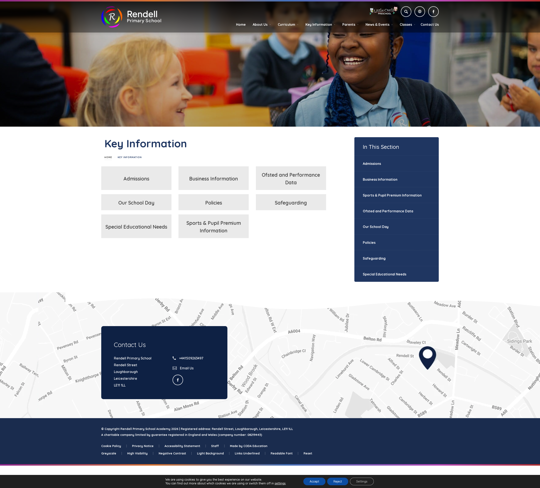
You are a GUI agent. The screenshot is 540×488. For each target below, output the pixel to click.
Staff (218, 446)
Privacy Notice (145, 446)
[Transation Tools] (419, 11)
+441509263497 (190, 358)
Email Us (186, 368)
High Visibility (140, 453)
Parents (350, 24)
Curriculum (288, 24)
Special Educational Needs (136, 227)
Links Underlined (250, 453)
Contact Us (430, 24)
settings (280, 483)
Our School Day (136, 203)
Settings (361, 481)
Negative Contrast (175, 453)
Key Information (320, 24)
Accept (314, 481)
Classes (407, 24)
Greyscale (111, 453)
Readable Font (284, 453)
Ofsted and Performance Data (388, 211)
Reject (337, 481)
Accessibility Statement (185, 446)
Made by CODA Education (248, 446)
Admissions (136, 179)
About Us (262, 24)
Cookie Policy (114, 446)
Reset (308, 453)
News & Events (379, 24)
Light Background (213, 453)
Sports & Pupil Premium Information (392, 195)
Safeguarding (291, 203)
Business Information (213, 179)
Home (241, 24)
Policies (213, 203)
